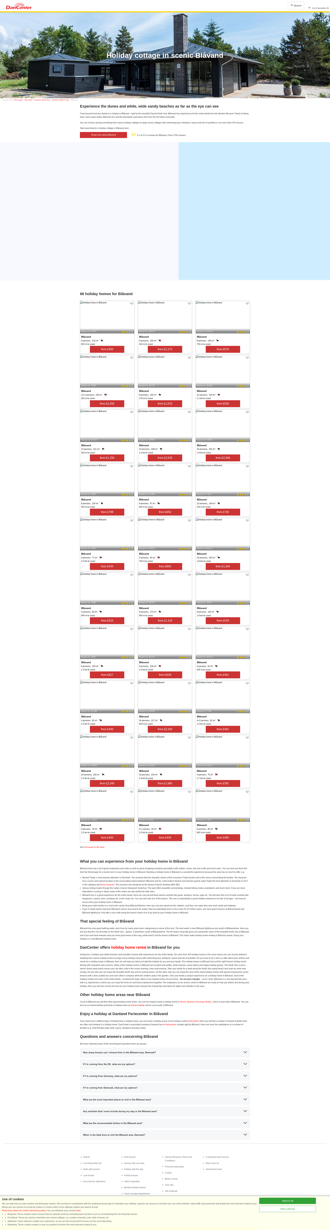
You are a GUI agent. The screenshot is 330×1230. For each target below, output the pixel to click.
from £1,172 (165, 349)
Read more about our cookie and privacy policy (24, 1210)
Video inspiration (132, 1181)
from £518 (223, 620)
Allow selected (287, 1209)
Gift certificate (171, 1191)
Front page (18, 100)
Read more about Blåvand (103, 135)
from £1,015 (165, 403)
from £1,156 (107, 457)
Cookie (168, 1173)
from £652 (165, 512)
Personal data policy (174, 1166)
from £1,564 (223, 566)
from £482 (223, 837)
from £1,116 (165, 620)
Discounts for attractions (94, 1181)
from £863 (165, 566)
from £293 (107, 349)
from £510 (107, 620)
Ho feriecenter (169, 1024)
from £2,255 (107, 403)
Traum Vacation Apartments (137, 1193)
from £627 (107, 674)
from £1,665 (165, 783)
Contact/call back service (217, 1157)
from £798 (107, 512)
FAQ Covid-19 (212, 1163)
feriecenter (193, 1021)
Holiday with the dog (133, 1169)
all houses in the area (94, 847)
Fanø (133, 1005)
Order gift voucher (91, 1169)
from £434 (107, 566)
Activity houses (131, 1175)
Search (297, 5)
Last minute (88, 1175)
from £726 (223, 512)
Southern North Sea (42, 100)
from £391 (223, 783)
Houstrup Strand (203, 1002)
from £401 (223, 729)
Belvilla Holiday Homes (135, 1187)
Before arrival (171, 1179)
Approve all (287, 1201)
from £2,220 (165, 729)
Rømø (141, 1005)
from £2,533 (165, 457)
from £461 (223, 674)
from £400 (107, 837)
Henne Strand (186, 1002)
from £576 (223, 349)
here (78, 1210)
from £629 (165, 674)
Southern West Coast (60, 100)
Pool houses (130, 1157)
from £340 (107, 729)
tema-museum (107, 884)
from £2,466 (223, 457)
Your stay (169, 1185)
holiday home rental (128, 947)
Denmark (28, 100)
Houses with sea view (134, 1163)
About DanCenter (214, 1169)
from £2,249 (107, 783)
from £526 (223, 403)
